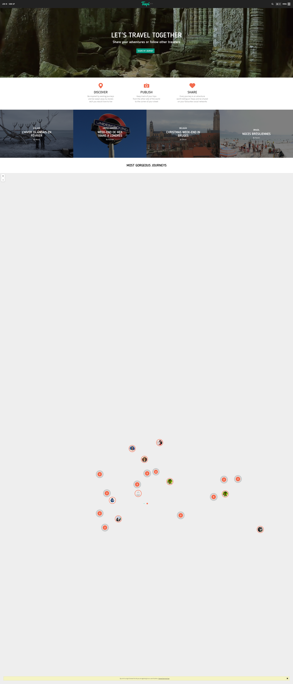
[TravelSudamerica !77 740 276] (112, 500)
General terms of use (163, 678)
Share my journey (145, 51)
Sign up (12, 4)
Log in (4, 4)
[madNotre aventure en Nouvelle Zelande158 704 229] (260, 529)
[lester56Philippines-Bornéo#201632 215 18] (225, 494)
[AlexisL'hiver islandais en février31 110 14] (132, 448)
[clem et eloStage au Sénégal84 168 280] (138, 493)
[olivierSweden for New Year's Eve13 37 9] (160, 442)
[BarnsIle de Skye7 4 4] (144, 459)
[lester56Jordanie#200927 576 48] (170, 481)
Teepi (146, 4)
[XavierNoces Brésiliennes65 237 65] (118, 519)
